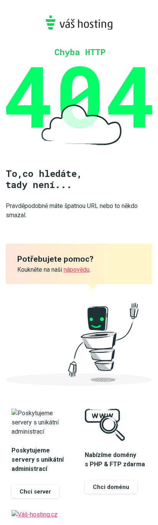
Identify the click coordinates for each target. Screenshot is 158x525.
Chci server (35, 491)
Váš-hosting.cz (79, 22)
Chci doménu (111, 487)
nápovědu (76, 269)
